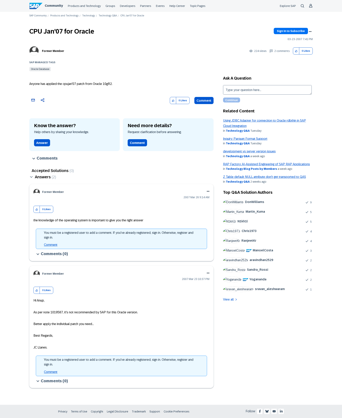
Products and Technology (84, 6)
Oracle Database (40, 69)
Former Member (53, 51)
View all (228, 299)
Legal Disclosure (117, 411)
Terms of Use (79, 411)
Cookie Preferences (176, 411)
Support (154, 411)
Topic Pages (197, 6)
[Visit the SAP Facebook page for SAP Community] (259, 411)
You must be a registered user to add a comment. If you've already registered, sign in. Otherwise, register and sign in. (118, 235)
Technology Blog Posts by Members (251, 168)
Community (54, 5)
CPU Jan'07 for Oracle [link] (132, 15)
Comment (204, 100)
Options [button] (310, 31)
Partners (145, 6)
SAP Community (38, 15)
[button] (296, 51)
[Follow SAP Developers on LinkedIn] (281, 411)
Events (160, 6)
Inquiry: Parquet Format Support (245, 138)
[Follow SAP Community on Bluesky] (267, 411)
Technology (88, 15)
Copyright (97, 411)
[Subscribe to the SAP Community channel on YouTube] (274, 411)
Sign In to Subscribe (291, 31)
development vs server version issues (249, 151)
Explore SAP (288, 6)
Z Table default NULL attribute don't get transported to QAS (264, 176)
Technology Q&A (108, 15)
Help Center (177, 6)
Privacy (62, 411)
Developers (127, 6)
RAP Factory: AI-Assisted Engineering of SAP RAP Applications (266, 164)
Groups (110, 6)
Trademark (139, 411)
